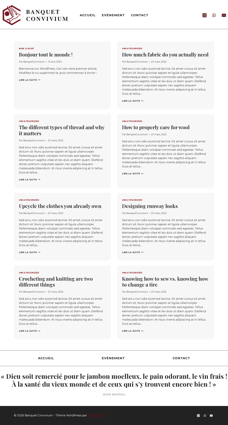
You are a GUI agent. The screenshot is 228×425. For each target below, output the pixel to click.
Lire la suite (29, 80)
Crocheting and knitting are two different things (56, 281)
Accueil (88, 15)
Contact (139, 15)
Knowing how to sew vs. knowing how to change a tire (165, 281)
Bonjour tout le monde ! (46, 54)
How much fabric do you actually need (165, 54)
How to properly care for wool (156, 127)
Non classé (26, 48)
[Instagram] (204, 15)
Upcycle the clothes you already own (60, 206)
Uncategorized (132, 48)
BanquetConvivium (34, 61)
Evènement (113, 15)
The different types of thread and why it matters (61, 130)
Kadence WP (97, 415)
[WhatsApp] (214, 15)
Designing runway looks (150, 206)
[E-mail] (224, 15)
